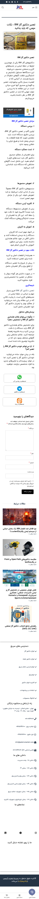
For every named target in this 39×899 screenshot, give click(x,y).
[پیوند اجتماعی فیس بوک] (17, 2)
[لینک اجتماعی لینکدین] (9, 2)
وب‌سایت (30, 472)
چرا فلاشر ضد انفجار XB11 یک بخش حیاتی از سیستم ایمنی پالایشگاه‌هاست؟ (19, 530)
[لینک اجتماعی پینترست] (12, 2)
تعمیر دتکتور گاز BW (25, 290)
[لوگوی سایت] (19, 7)
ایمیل (31, 463)
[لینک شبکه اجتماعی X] (15, 2)
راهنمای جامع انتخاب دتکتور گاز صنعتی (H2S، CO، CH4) (20, 627)
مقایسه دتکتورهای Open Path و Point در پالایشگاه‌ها (20, 561)
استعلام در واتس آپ (19, 381)
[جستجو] (3, 7)
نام (32, 453)
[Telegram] (20, 833)
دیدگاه (31, 428)
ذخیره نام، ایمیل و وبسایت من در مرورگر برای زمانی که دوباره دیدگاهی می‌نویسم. (21, 483)
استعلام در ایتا (19, 404)
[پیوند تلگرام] (6, 2)
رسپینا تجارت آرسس (11, 878)
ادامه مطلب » (32, 534)
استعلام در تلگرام (19, 392)
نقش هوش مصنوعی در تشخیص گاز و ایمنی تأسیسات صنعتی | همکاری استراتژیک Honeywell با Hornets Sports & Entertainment (21, 594)
